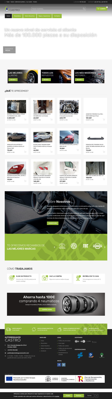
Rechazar (78, 395)
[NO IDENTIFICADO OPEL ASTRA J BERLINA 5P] (69, 137)
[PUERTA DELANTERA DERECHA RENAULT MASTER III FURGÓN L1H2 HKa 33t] (69, 168)
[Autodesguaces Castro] (12, 9)
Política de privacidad (64, 341)
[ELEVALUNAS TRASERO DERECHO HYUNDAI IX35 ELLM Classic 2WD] (42, 137)
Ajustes (89, 395)
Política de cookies (63, 346)
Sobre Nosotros (30, 16)
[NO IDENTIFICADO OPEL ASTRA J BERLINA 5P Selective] (16, 168)
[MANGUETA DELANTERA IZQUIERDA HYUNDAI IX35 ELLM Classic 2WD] (16, 137)
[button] (54, 247)
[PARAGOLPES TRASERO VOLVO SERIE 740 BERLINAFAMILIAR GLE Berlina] (95, 137)
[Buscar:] (58, 9)
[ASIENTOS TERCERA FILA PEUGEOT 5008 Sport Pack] (95, 107)
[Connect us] (59, 365)
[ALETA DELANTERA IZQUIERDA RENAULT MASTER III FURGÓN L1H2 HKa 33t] (42, 168)
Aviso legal (61, 343)
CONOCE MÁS (53, 223)
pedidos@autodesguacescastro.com (18, 353)
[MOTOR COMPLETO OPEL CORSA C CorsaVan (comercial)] (69, 107)
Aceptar (68, 395)
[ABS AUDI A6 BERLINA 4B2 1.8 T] (95, 168)
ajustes (57, 396)
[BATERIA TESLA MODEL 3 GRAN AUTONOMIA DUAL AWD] (16, 106)
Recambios (17, 16)
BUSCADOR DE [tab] (9, 49)
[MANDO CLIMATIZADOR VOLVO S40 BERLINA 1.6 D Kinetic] (42, 106)
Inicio (8, 16)
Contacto (57, 16)
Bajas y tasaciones (44, 16)
